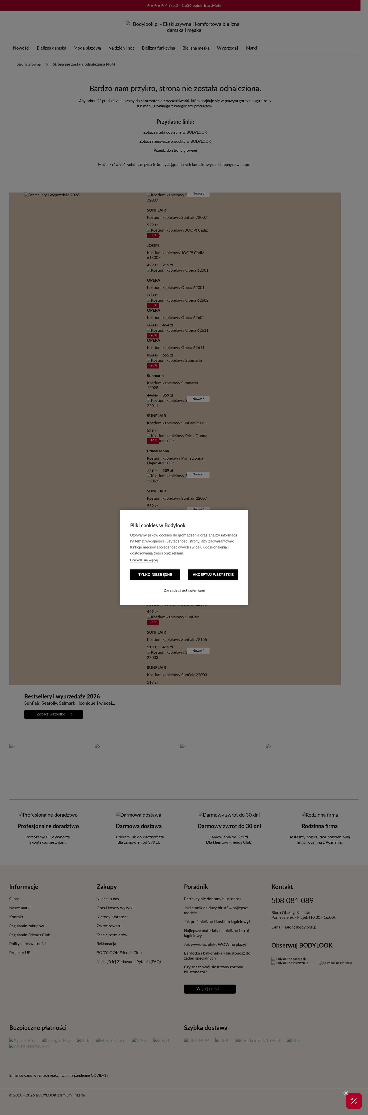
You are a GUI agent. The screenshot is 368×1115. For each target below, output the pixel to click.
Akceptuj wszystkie (213, 575)
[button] (354, 1101)
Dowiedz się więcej (144, 560)
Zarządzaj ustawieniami (184, 591)
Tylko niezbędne (155, 575)
